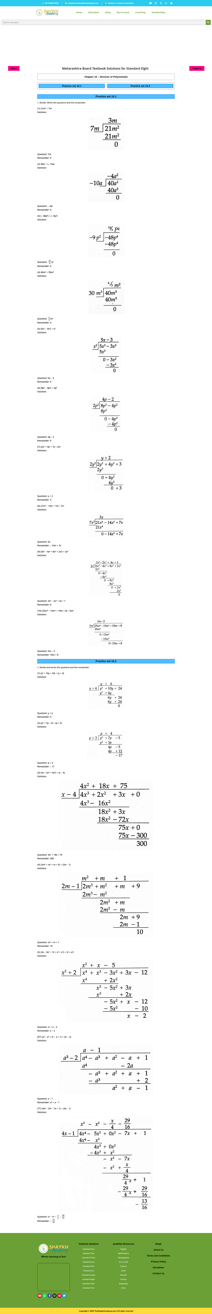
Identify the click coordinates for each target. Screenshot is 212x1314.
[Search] (208, 22)
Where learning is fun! (53, 1256)
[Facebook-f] (49, 1295)
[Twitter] (64, 1295)
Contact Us (158, 1273)
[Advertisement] (106, 46)
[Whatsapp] (44, 1295)
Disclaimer (158, 1267)
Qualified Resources (123, 1244)
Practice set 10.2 (140, 86)
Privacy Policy (158, 1261)
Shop (108, 12)
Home (79, 12)
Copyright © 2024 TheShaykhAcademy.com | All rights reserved (106, 1311)
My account (123, 12)
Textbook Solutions (88, 1244)
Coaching (140, 12)
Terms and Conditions (158, 1256)
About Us (158, 1250)
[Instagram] (54, 1295)
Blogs (158, 1244)
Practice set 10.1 (71, 86)
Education (93, 12)
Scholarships (158, 12)
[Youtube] (40, 1295)
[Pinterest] (59, 1295)
